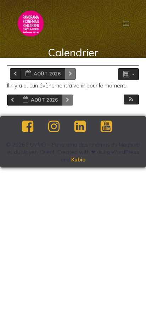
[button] (131, 99)
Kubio (78, 159)
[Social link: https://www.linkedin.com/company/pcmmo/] (86, 127)
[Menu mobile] (126, 24)
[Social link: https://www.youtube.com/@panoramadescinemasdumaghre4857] (112, 127)
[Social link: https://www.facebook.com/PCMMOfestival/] (34, 127)
